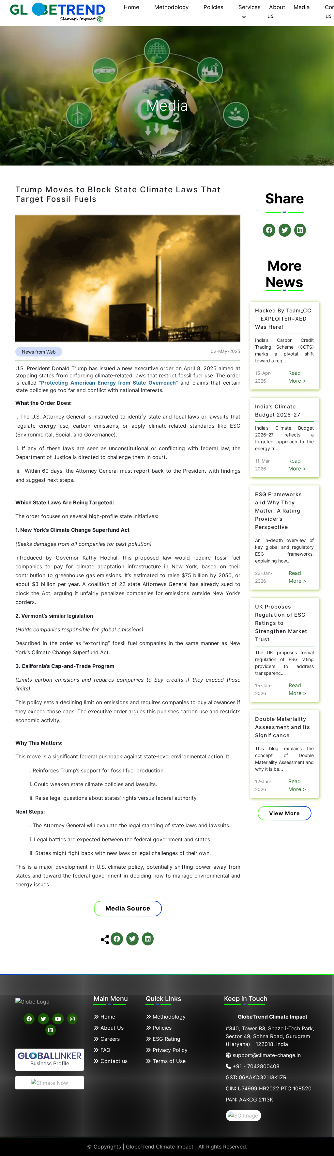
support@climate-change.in (266, 1055)
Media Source (127, 908)
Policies (161, 1027)
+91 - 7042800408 (255, 1066)
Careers (109, 1039)
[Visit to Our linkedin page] (50, 1030)
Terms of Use (168, 1061)
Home (107, 1016)
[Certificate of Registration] (243, 1115)
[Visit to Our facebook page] (29, 1019)
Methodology (168, 1016)
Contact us (113, 1061)
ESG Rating (165, 1039)
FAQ (104, 1050)
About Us (111, 1027)
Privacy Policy (169, 1050)
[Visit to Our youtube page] (58, 1019)
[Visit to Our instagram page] (72, 1019)
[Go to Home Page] (58, 10)
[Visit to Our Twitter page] (43, 1019)
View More (284, 813)
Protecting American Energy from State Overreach (108, 382)
